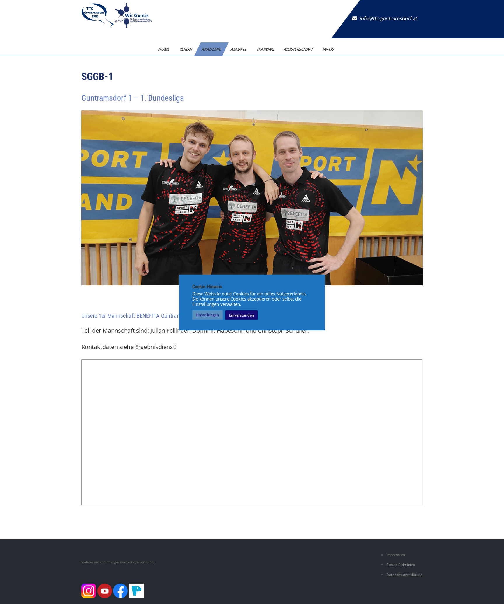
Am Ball (239, 49)
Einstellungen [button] (207, 315)
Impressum (395, 554)
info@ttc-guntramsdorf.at (388, 18)
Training (266, 49)
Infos (328, 49)
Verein (185, 49)
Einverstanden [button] (241, 315)
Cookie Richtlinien (400, 564)
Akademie (211, 49)
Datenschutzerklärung (404, 574)
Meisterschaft (298, 49)
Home (164, 49)
